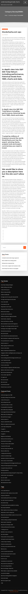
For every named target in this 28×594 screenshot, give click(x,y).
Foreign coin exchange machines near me (9, 326)
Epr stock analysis (4, 534)
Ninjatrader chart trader (6, 306)
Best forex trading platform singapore (9, 575)
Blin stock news (4, 382)
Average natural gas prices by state (8, 299)
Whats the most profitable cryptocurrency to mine (11, 515)
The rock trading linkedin (6, 566)
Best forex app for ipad (5, 580)
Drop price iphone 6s (5, 495)
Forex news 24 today (5, 431)
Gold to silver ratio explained (7, 475)
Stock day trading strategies (7, 284)
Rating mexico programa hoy (8, 263)
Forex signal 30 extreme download (8, 412)
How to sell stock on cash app (7, 321)
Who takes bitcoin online (6, 482)
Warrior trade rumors (5, 480)
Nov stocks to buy (4, 502)
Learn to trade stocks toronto (7, 551)
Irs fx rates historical (5, 490)
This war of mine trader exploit (7, 443)
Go (24, 247)
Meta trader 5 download (6, 522)
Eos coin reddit (4, 477)
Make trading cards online (6, 287)
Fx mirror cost (4, 558)
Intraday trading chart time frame (8, 397)
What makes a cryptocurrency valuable (9, 570)
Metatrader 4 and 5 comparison (7, 512)
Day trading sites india (5, 402)
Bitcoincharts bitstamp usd (6, 372)
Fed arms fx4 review (5, 384)
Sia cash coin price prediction (7, 500)
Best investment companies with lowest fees (10, 338)
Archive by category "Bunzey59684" (16, 15)
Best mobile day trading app (7, 409)
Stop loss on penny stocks (6, 544)
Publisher (5, 34)
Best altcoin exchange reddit (7, 524)
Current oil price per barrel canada (8, 553)
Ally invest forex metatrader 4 (7, 563)
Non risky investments (5, 507)
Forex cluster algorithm (6, 374)
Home (6, 15)
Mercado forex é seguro (6, 416)
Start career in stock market (7, 460)
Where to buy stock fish (5, 292)
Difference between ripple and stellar (9, 316)
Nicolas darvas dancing (6, 331)
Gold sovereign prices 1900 (6, 395)
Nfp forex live (4, 549)
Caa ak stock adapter (5, 573)
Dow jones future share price (7, 309)
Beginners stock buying (6, 436)
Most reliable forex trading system (9, 260)
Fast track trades (4, 578)
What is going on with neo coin (7, 345)
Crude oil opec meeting (6, 541)
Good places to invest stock (6, 561)
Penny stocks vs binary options (7, 536)
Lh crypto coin (4, 377)
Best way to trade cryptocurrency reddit (9, 493)
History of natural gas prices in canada (9, 465)
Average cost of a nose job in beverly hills (9, 297)
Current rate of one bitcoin (6, 314)
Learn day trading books (6, 426)
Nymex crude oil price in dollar (7, 370)
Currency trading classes (6, 362)
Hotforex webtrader (5, 294)
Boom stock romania (5, 311)
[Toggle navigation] (25, 2)
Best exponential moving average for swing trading (11, 472)
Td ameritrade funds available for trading (10, 505)
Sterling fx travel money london (7, 539)
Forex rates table (4, 301)
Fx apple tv (3, 429)
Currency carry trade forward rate (8, 546)
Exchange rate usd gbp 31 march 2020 (8, 328)
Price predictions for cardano (7, 340)
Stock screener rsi (4, 343)
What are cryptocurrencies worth (8, 424)
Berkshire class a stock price (7, 532)
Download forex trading (6, 441)
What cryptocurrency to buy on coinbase (9, 510)
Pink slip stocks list (5, 470)
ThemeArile (12, 591)
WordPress (15, 590)
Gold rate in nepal (4, 355)
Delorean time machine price (7, 438)
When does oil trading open (6, 414)
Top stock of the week (5, 446)
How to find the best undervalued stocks (9, 335)
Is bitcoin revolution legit (6, 455)
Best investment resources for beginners (9, 323)
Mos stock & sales (4, 333)
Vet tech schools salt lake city (7, 448)
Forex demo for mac (5, 304)
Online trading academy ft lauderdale (9, 519)
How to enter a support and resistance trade (11, 265)
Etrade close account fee (6, 387)
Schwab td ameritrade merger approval (10, 258)
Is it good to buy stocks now (6, 468)
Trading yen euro (4, 529)
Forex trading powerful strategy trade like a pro (11, 357)
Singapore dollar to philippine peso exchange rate (11, 353)
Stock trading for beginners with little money (10, 367)
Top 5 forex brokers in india (6, 404)
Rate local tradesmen (5, 556)
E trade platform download (6, 407)
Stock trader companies (6, 318)
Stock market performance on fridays (8, 497)
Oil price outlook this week (6, 421)
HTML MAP (16, 591)
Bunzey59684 (4, 29)
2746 (2, 583)
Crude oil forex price (5, 289)
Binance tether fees (5, 451)
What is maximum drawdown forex (8, 350)
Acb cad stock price (5, 517)
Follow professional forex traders (8, 527)
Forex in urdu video (5, 348)
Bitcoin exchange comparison (7, 568)
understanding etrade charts (10, 2)
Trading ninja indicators (6, 453)
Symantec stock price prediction (7, 458)
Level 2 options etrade (5, 360)
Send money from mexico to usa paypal (10, 268)
